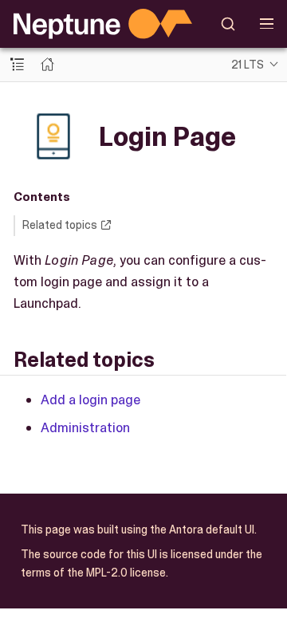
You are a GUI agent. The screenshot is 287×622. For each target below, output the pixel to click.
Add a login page (90, 399)
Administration (85, 427)
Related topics (59, 225)
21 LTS (247, 64)
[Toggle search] (228, 24)
